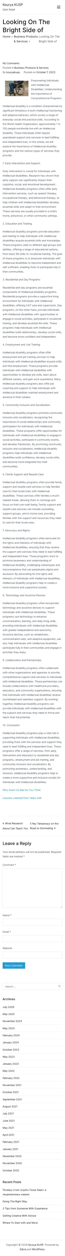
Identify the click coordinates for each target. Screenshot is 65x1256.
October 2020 (11, 1170)
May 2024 (9, 1028)
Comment (9, 864)
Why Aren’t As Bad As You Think (22, 790)
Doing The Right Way (15, 1201)
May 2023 (9, 1056)
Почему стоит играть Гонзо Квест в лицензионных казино (24, 1192)
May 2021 (8, 1127)
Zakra (23, 1249)
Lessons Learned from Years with (22, 797)
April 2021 (8, 1134)
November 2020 (12, 1163)
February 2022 (11, 1078)
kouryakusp (13, 72)
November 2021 (12, 1085)
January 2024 (11, 1042)
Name (7, 915)
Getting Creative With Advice (19, 1215)
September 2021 (12, 1099)
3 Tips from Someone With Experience (25, 1208)
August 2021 (10, 1106)
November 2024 (12, 1021)
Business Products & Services (31, 67)
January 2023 (11, 1063)
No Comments (11, 63)
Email (7, 931)
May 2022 (9, 1070)
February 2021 (11, 1141)
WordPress (38, 1249)
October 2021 (11, 1092)
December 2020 (12, 1156)
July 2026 (8, 1006)
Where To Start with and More (20, 1222)
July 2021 (8, 1113)
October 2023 (11, 1049)
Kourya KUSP (13, 5)
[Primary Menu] (58, 7)
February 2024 (11, 1035)
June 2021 (9, 1120)
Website (7, 948)
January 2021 (10, 1149)
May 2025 (9, 1014)
